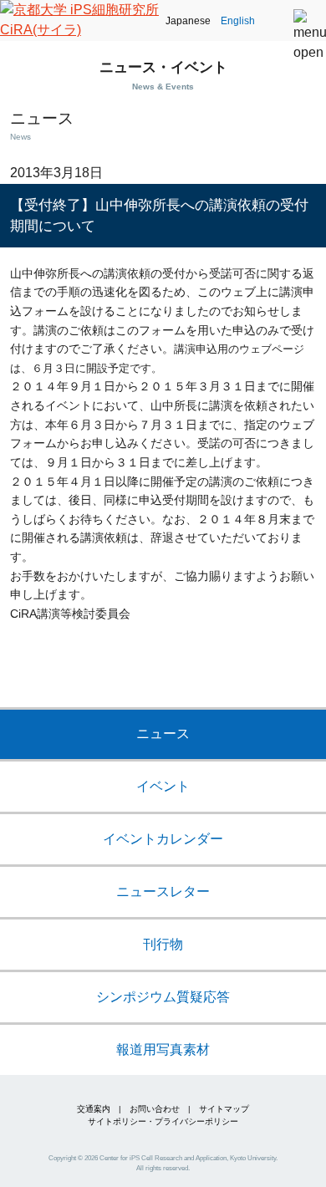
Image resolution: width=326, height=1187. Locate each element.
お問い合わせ (155, 1108)
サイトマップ (224, 1108)
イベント (163, 786)
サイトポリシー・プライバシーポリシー (163, 1121)
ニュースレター (163, 891)
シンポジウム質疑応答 (163, 997)
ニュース (163, 733)
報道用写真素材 (163, 1049)
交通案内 (93, 1108)
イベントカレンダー (163, 839)
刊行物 (163, 944)
